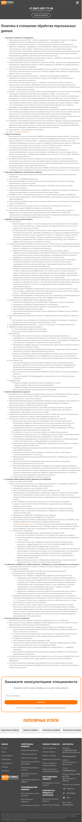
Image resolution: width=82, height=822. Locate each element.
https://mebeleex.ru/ (22, 132)
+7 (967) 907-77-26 (41, 8)
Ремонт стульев (49, 756)
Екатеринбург (67, 804)
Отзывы (5, 767)
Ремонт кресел (48, 752)
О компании (7, 763)
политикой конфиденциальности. (55, 707)
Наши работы (7, 756)
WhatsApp (71, 793)
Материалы (6, 759)
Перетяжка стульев (29, 758)
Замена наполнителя (51, 759)
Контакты (5, 771)
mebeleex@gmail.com (27, 524)
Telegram (70, 789)
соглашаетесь (38, 707)
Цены (4, 752)
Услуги (4, 748)
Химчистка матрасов (51, 805)
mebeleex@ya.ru (69, 770)
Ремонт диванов (49, 748)
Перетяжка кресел (29, 754)
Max (68, 798)
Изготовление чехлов (30, 805)
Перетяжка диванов (29, 750)
